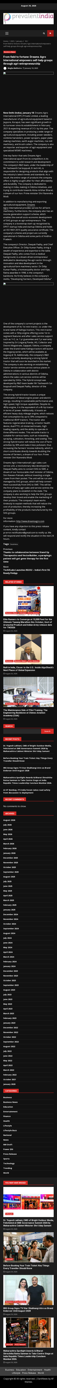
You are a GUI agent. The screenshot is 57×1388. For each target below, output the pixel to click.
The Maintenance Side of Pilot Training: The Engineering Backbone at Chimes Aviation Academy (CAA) (28, 692)
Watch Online (50, 33)
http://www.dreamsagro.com (30, 521)
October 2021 (9, 1079)
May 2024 (7, 947)
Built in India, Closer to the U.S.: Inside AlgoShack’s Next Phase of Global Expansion (28, 649)
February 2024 (9, 961)
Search (9, 726)
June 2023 (7, 999)
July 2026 (7, 825)
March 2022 (8, 1070)
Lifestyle (22, 613)
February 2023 (9, 1018)
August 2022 (9, 1046)
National (7, 1135)
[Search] (44, 33)
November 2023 (10, 975)
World (6, 1173)
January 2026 (9, 853)
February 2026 (9, 848)
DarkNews (42, 1378)
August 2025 (9, 876)
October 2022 (9, 1037)
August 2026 (9, 820)
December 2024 (10, 914)
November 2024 (10, 919)
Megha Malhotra (14, 68)
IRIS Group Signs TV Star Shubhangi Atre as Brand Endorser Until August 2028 (28, 1290)
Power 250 (8, 1149)
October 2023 (9, 980)
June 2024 (7, 942)
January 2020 (9, 1084)
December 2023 (10, 971)
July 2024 (7, 938)
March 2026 (8, 843)
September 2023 (11, 985)
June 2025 (7, 886)
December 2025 (10, 858)
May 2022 (7, 1060)
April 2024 (7, 952)
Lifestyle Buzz (10, 1130)
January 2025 (9, 909)
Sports (6, 1158)
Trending (7, 1168)
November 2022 (10, 1032)
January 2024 (9, 966)
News (6, 1140)
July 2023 (7, 994)
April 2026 (7, 839)
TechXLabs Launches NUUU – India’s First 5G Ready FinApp (26, 570)
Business (9, 661)
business (14, 544)
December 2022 (10, 1027)
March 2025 (8, 900)
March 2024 (8, 957)
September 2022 (11, 1041)
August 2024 (9, 933)
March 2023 (8, 1013)
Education (8, 1107)
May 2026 (7, 834)
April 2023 (7, 1008)
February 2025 (9, 905)
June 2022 (7, 1056)
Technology (9, 1163)
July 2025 (7, 881)
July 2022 (7, 1051)
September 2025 (11, 872)
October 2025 (9, 867)
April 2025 (7, 895)
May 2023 (7, 1004)
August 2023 (9, 990)
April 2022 (7, 1065)
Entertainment (10, 1111)
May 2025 (7, 891)
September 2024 (11, 928)
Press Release (33, 613)
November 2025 (10, 862)
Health (6, 1121)
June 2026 (7, 829)
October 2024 (9, 924)
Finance (7, 1116)
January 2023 (9, 1023)
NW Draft (7, 1144)
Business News (9, 52)
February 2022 (9, 1074)
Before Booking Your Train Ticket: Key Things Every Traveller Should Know (28, 1247)
